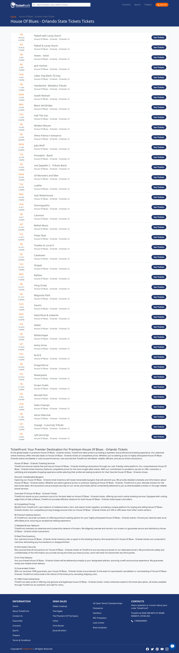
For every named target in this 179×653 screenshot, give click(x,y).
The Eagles (58, 611)
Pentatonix (98, 608)
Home (13, 16)
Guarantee (17, 620)
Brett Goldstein (100, 627)
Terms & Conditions (22, 640)
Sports (137, 4)
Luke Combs (98, 622)
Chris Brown (58, 625)
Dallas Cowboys (60, 606)
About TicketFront (21, 611)
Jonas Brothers (59, 630)
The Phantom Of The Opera (65, 616)
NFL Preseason (100, 618)
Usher (55, 620)
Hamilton (97, 613)
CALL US (162, 5)
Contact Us (18, 616)
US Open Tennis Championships (107, 603)
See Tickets (159, 37)
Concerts (126, 4)
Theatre (148, 4)
